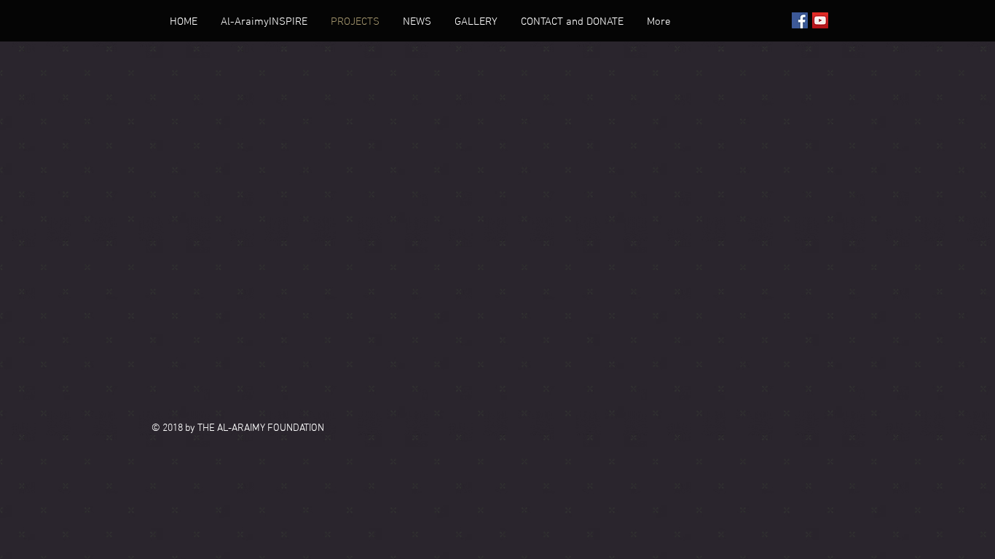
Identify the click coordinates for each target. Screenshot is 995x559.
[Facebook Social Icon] (800, 20)
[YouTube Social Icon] (820, 20)
